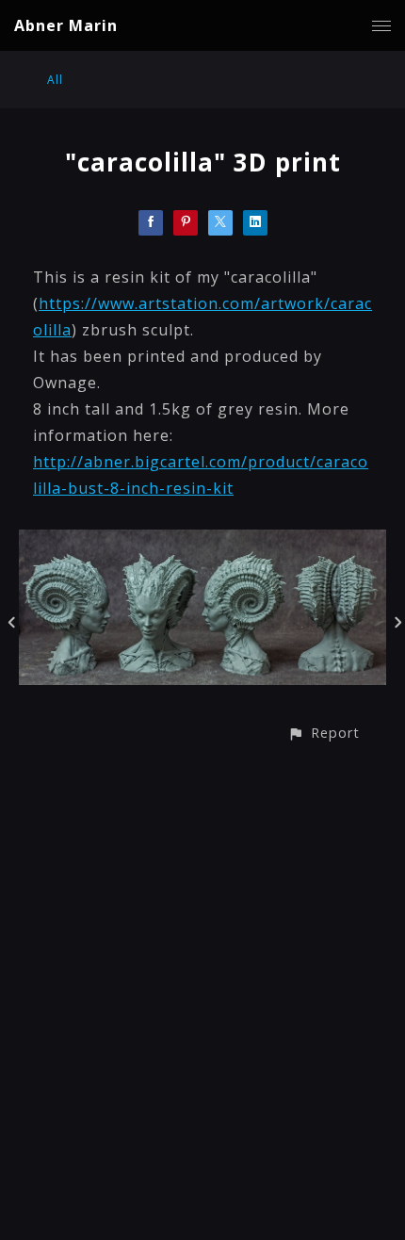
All (55, 80)
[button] (323, 732)
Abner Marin (66, 25)
